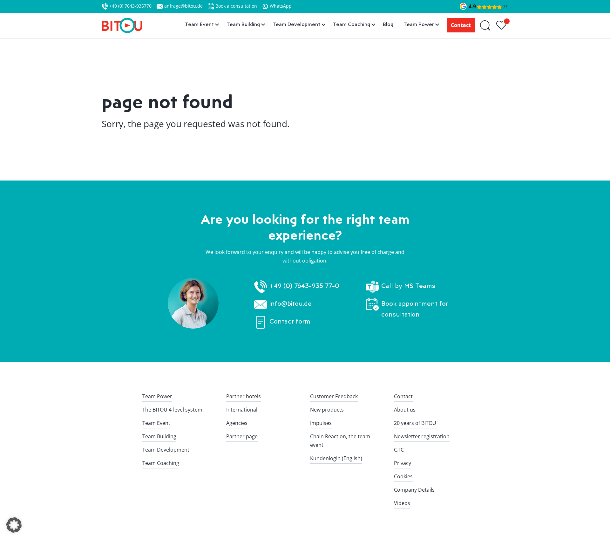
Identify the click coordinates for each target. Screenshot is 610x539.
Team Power (157, 396)
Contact (461, 25)
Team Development (165, 449)
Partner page (242, 436)
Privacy (402, 463)
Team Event (156, 423)
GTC (399, 449)
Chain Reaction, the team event (340, 440)
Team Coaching (160, 463)
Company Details (414, 489)
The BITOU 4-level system (172, 409)
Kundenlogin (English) (336, 458)
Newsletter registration (422, 436)
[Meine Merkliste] (502, 25)
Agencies (236, 423)
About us (405, 409)
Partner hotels (243, 396)
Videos (402, 503)
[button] (14, 525)
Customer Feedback (334, 396)
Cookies (403, 476)
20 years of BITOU (415, 423)
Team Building (159, 436)
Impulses (321, 423)
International (241, 409)
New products (327, 409)
